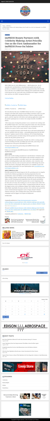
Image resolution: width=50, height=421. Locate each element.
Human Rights (5, 382)
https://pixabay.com (14, 205)
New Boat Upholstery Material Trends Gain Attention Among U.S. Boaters (19, 339)
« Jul (3, 319)
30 (44, 314)
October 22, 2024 (39, 237)
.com (17, 168)
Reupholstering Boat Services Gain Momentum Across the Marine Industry (19, 347)
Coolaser (26, 262)
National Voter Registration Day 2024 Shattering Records (40, 235)
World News (5, 388)
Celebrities (7, 34)
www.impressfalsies (10, 168)
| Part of (27, 419)
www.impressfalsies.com (11, 147)
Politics (4, 385)
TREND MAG (10, 211)
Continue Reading (9, 98)
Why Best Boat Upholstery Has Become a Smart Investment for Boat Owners (20, 351)
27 (25, 314)
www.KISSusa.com (39, 166)
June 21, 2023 (8, 49)
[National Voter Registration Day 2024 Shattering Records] (30, 234)
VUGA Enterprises (22, 293)
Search (5, 269)
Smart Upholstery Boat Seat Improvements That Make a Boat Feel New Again (20, 343)
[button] (2, 21)
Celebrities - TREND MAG (24, 214)
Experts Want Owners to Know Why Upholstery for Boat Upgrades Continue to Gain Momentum (24, 355)
